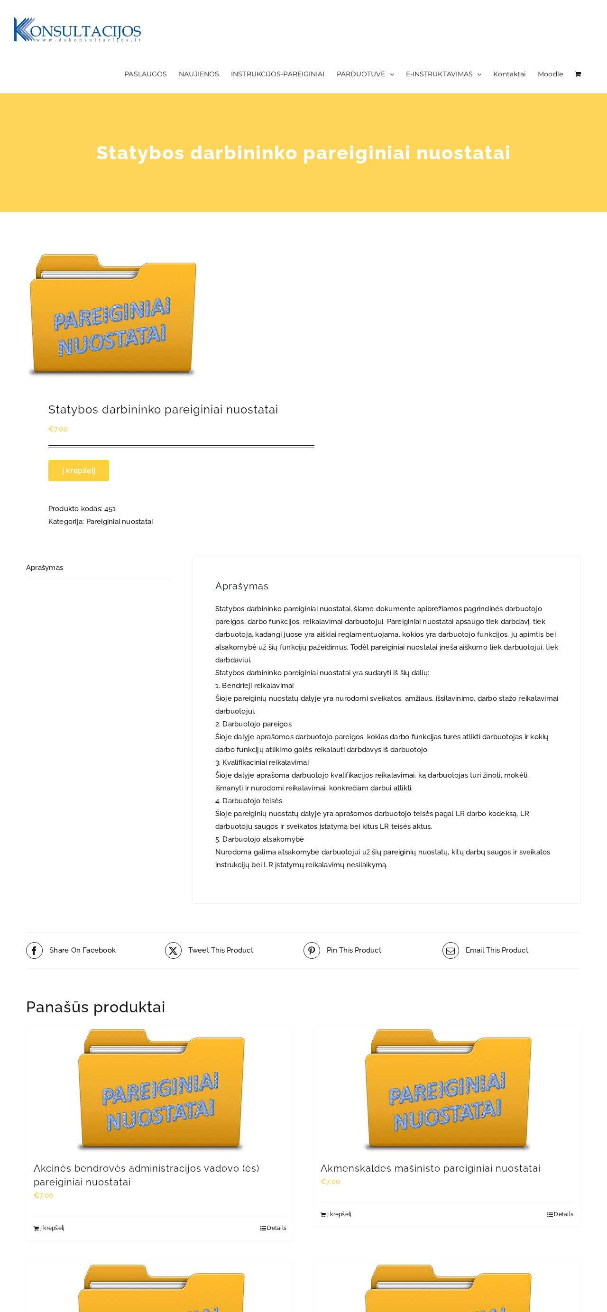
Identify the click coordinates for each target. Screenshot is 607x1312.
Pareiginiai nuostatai (119, 521)
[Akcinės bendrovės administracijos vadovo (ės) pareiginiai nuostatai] (160, 1088)
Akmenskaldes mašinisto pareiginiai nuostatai (431, 1168)
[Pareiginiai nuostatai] (159, 313)
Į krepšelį (78, 470)
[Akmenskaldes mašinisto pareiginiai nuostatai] (446, 1088)
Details (276, 1228)
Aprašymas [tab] (44, 567)
